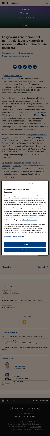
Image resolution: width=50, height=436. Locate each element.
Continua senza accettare (37, 184)
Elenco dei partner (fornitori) (14, 236)
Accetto (25, 250)
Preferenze (25, 244)
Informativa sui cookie (29, 220)
